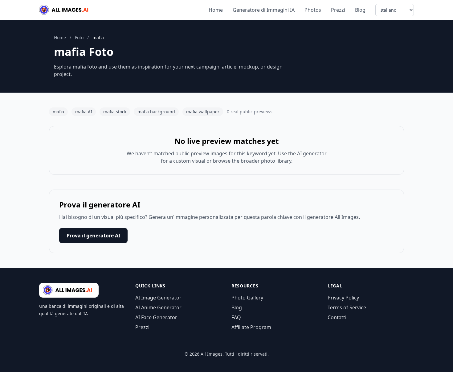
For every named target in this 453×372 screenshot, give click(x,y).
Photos (312, 9)
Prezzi (338, 9)
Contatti (337, 317)
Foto (79, 37)
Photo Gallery (247, 297)
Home (216, 9)
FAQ (236, 317)
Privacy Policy (343, 297)
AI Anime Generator (158, 307)
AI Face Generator (156, 317)
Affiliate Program (251, 327)
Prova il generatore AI (93, 235)
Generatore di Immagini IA (264, 9)
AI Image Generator (158, 297)
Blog (360, 9)
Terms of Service (347, 307)
